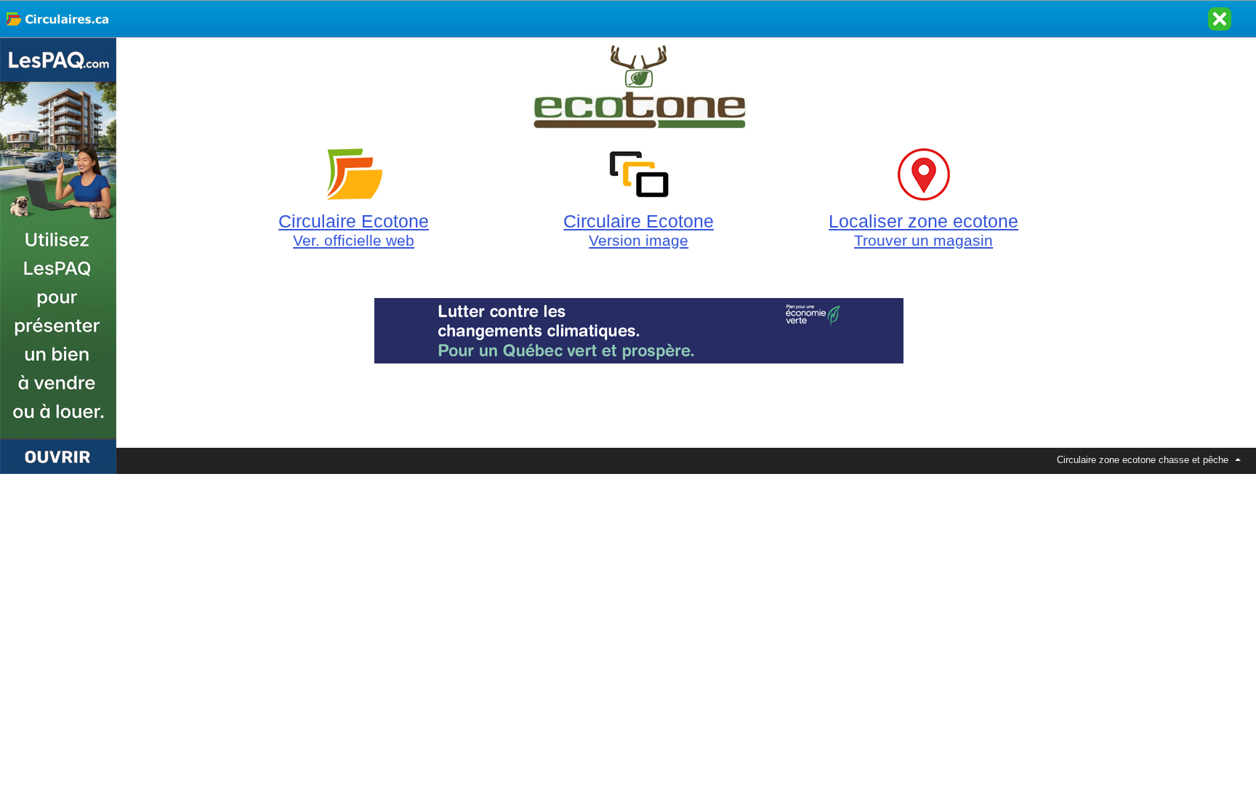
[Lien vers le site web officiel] (639, 123)
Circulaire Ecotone (353, 230)
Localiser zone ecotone (923, 230)
